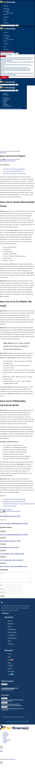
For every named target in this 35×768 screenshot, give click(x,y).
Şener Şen (2, 509)
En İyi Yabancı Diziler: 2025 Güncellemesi (11, 560)
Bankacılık (6, 8)
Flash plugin (12, 759)
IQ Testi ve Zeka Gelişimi (9, 505)
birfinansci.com (28, 717)
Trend (5, 19)
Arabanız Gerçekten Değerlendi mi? (8, 74)
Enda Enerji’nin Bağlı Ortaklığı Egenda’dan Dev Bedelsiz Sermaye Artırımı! (17, 73)
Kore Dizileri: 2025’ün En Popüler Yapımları (14, 499)
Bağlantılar (8, 617)
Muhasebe (6, 22)
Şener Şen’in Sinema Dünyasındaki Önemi (14, 169)
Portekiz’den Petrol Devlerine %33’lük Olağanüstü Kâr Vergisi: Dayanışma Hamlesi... (12, 705)
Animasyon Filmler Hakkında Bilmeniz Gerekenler (14, 534)
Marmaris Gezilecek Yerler (7, 689)
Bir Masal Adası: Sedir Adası (7, 688)
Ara (17, 25)
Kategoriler (8, 650)
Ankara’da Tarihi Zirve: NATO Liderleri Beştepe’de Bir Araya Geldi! (15, 69)
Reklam (9, 641)
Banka (9, 656)
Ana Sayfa (2, 151)
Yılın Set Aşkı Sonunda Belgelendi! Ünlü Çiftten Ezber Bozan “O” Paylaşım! (17, 76)
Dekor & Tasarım (7, 106)
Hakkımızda (10, 623)
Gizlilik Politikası (12, 629)
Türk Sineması (8, 509)
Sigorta (5, 14)
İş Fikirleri (6, 17)
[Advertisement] (17, 128)
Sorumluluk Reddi (12, 638)
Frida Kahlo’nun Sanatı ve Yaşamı (9, 547)
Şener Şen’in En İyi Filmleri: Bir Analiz (13, 171)
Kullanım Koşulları (12, 632)
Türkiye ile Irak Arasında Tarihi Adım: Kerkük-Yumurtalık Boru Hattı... (12, 700)
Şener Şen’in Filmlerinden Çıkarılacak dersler (14, 173)
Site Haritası (10, 643)
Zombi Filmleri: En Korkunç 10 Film (10, 541)
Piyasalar (6, 11)
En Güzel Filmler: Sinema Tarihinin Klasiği (12, 553)
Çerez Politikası (11, 635)
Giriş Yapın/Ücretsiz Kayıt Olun (7, 51)
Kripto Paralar (10, 12)
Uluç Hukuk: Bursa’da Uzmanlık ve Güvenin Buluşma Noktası (14, 67)
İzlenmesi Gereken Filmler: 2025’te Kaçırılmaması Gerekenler (19, 503)
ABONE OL (4, 77)
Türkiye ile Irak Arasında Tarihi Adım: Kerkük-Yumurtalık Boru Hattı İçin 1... (17, 57)
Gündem (6, 5)
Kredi (8, 10)
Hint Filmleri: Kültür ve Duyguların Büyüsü (14, 501)
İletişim (9, 626)
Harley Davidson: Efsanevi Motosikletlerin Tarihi (13, 566)
